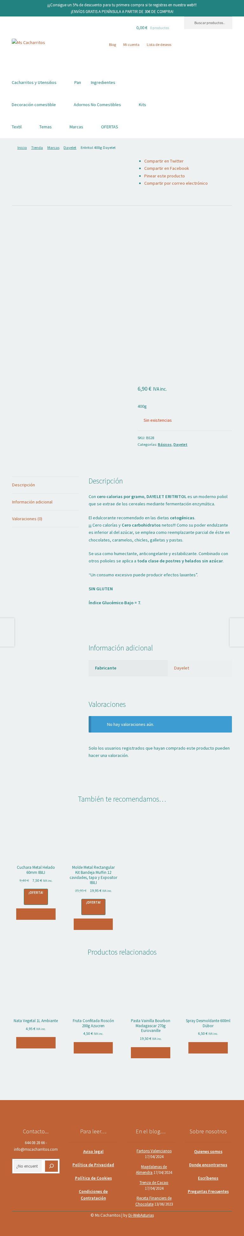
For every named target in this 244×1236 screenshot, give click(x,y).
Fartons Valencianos (154, 1151)
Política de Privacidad (93, 1165)
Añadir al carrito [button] (36, 914)
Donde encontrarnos (208, 1165)
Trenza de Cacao (153, 1182)
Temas (45, 127)
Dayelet (70, 147)
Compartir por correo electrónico (176, 183)
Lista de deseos (159, 44)
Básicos (165, 444)
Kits (142, 104)
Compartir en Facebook (166, 168)
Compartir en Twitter (164, 161)
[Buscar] (51, 1166)
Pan (77, 82)
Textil (17, 127)
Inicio (22, 147)
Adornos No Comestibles (97, 104)
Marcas (76, 127)
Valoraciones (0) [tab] (27, 519)
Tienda (37, 147)
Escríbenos (208, 1178)
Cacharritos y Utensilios (34, 82)
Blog (112, 44)
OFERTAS (109, 127)
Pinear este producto (164, 176)
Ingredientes (103, 82)
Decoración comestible (34, 104)
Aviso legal (93, 1151)
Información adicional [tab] (32, 502)
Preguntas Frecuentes (208, 1191)
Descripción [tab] (23, 485)
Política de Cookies (93, 1178)
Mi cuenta (131, 44)
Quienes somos (208, 1151)
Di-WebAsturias (141, 1215)
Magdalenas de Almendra (151, 1169)
